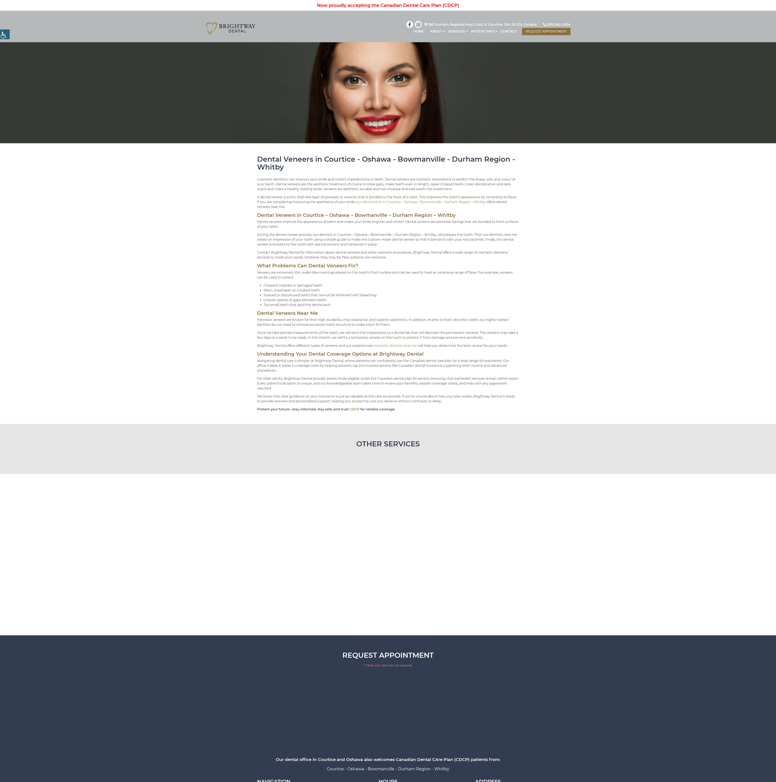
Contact (509, 31)
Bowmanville (381, 768)
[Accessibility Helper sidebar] (5, 34)
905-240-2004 (558, 24)
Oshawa (355, 768)
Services (456, 31)
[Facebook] (409, 24)
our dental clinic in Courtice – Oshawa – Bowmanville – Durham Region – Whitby (421, 202)
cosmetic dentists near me (395, 346)
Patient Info (482, 31)
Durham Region (414, 768)
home (418, 31)
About (436, 31)
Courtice (335, 768)
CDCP (355, 409)
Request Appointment (546, 31)
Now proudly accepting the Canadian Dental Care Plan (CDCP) (388, 5)
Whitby (441, 768)
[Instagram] (418, 24)
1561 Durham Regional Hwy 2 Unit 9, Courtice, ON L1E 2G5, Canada (482, 24)
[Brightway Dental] (231, 28)
